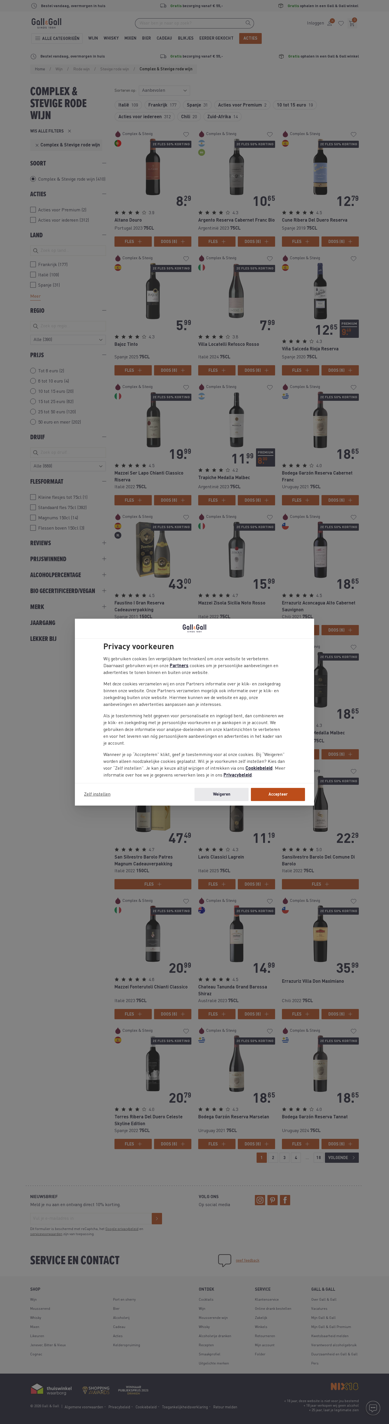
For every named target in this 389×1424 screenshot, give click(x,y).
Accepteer (278, 794)
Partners (179, 666)
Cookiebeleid (259, 768)
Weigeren (221, 794)
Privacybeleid (238, 775)
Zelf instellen (97, 794)
